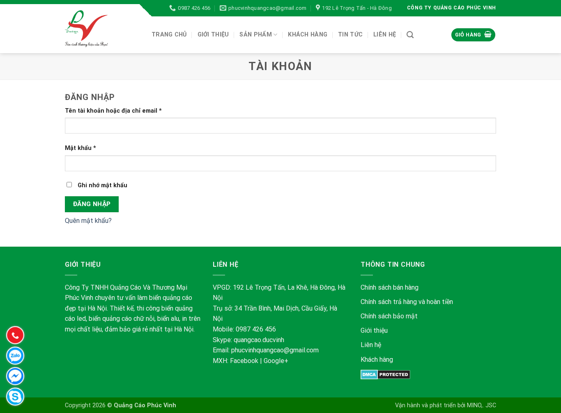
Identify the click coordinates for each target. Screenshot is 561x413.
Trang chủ (169, 34)
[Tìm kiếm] (410, 35)
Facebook (244, 361)
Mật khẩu (80, 148)
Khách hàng (377, 359)
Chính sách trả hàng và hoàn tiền (407, 302)
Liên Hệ (384, 34)
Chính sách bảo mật (390, 316)
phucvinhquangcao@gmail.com (275, 350)
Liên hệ (371, 345)
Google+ (276, 361)
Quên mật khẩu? (88, 221)
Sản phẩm (255, 34)
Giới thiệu (213, 34)
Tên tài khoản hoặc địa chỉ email (113, 110)
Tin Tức (350, 34)
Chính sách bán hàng (389, 287)
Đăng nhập (92, 204)
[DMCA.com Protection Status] (385, 374)
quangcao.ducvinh (259, 340)
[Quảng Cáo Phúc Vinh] (102, 28)
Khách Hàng (307, 34)
